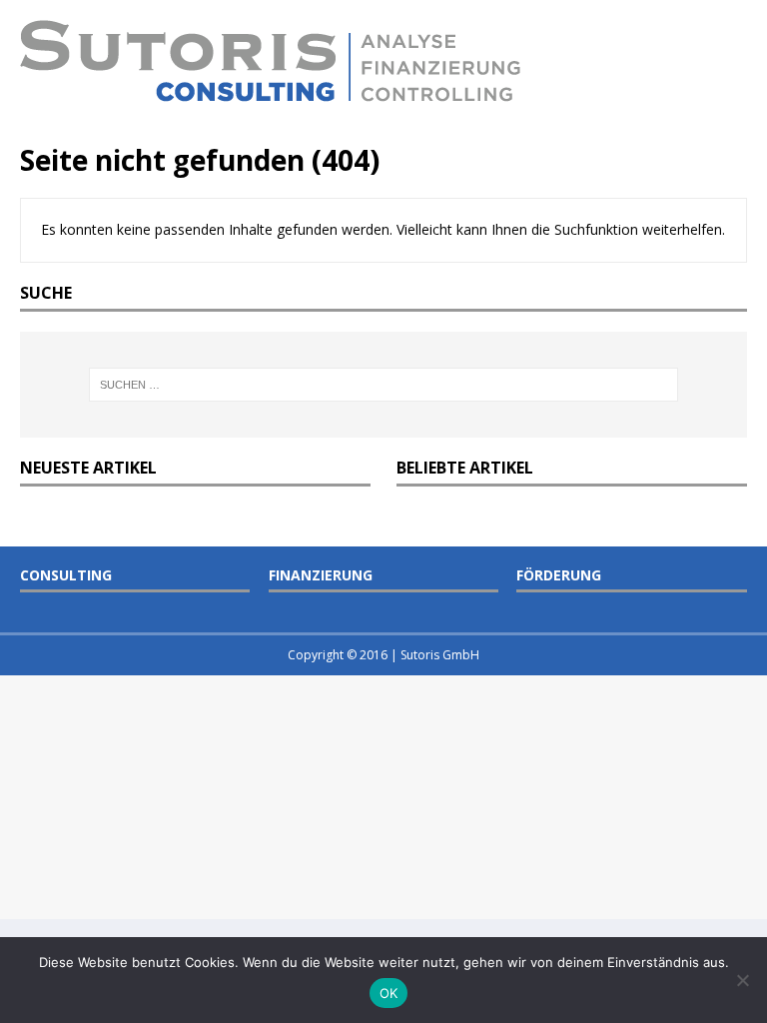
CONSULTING (66, 574)
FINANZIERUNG (321, 574)
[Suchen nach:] (383, 385)
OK (389, 993)
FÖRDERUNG (558, 574)
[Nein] (742, 980)
